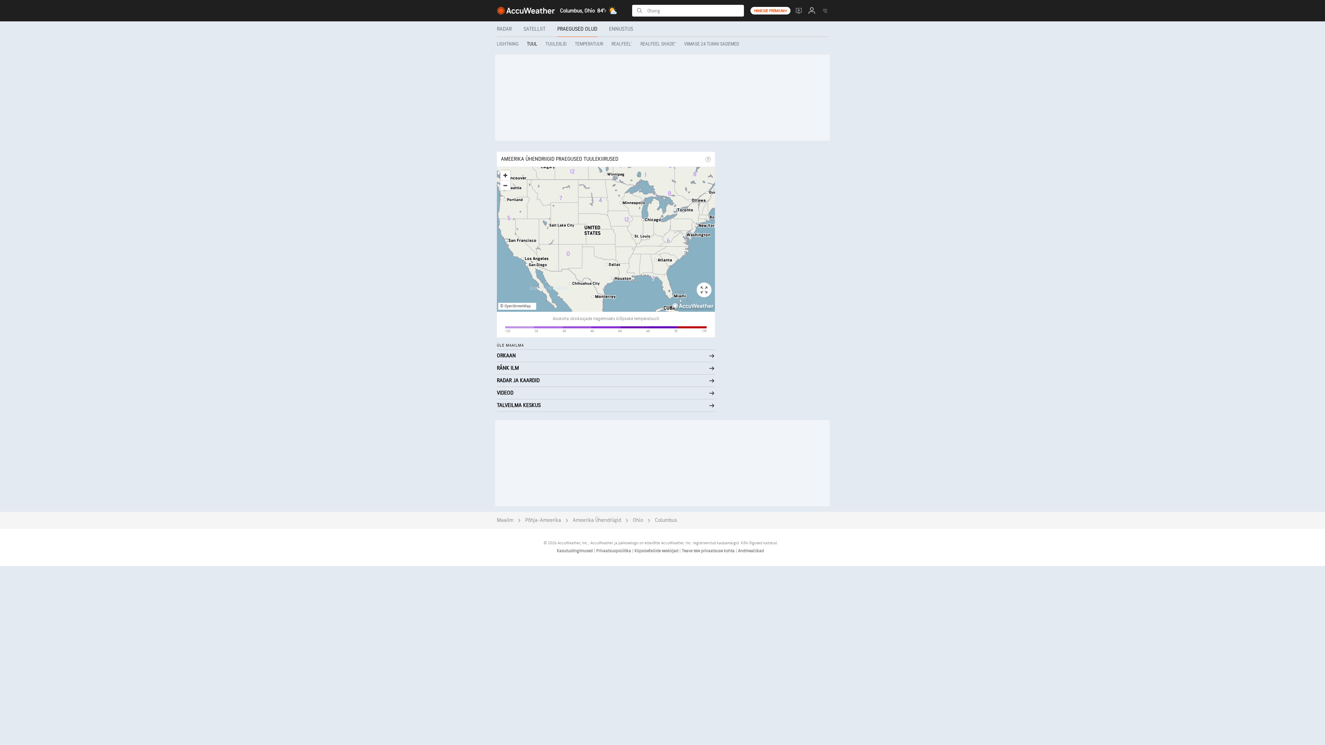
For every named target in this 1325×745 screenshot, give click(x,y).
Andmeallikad (751, 551)
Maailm (505, 520)
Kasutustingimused (575, 551)
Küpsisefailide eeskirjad (657, 551)
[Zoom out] (505, 185)
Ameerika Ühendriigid (597, 520)
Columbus (666, 520)
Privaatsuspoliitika (614, 551)
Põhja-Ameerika (543, 520)
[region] (606, 239)
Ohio (638, 520)
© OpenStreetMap (515, 306)
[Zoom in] (505, 175)
